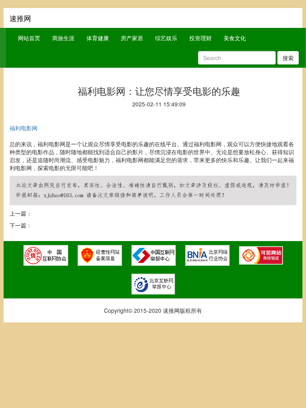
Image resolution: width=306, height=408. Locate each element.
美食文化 (235, 38)
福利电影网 (23, 128)
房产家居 (132, 38)
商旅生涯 (63, 38)
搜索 (288, 58)
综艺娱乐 (166, 38)
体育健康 (97, 38)
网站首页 (29, 38)
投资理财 (200, 38)
